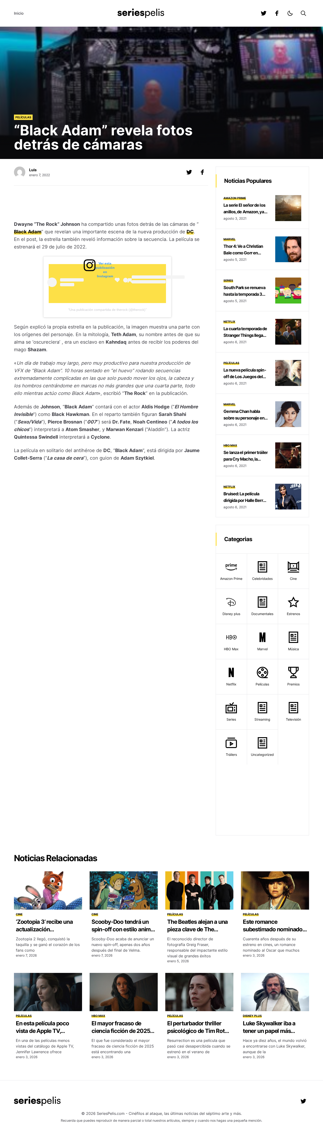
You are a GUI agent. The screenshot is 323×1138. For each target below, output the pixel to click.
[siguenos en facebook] (277, 13)
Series (228, 280)
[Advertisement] (107, 203)
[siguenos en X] (189, 172)
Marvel (229, 239)
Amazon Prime (234, 198)
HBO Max (230, 445)
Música (293, 649)
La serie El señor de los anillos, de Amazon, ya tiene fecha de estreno (244, 212)
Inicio (19, 13)
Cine (293, 579)
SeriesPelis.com (111, 1113)
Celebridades (262, 579)
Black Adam (27, 232)
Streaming (262, 719)
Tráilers (231, 755)
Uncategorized (262, 755)
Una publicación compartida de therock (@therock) (107, 310)
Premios (293, 684)
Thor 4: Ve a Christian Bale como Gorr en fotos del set (243, 253)
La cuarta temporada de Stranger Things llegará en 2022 (245, 335)
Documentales (262, 614)
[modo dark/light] (290, 13)
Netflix (229, 321)
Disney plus (231, 614)
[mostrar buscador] (303, 13)
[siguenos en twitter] (263, 13)
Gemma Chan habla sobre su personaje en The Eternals (243, 418)
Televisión (293, 719)
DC (190, 232)
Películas (23, 117)
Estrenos (293, 614)
